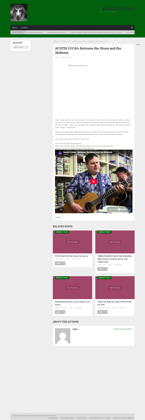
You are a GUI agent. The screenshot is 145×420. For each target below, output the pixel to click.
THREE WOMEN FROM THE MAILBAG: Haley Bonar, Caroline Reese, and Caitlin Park (114, 259)
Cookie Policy (53, 418)
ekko (56, 57)
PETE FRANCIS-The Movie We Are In (71, 256)
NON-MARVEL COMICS (67, 418)
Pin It (138, 44)
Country (58, 217)
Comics (24, 28)
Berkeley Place (65, 41)
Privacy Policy (82, 418)
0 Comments (75, 259)
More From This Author (122, 329)
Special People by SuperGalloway (27, 32)
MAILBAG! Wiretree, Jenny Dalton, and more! (72, 303)
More (58, 263)
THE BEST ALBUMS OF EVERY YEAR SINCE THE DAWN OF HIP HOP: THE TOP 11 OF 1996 (89, 32)
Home (57, 41)
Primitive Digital (51, 415)
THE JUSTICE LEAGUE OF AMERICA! (123, 418)
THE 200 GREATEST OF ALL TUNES (100, 418)
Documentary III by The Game (50, 32)
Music (14, 28)
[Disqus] (94, 377)
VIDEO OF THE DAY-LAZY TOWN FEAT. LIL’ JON (114, 303)
